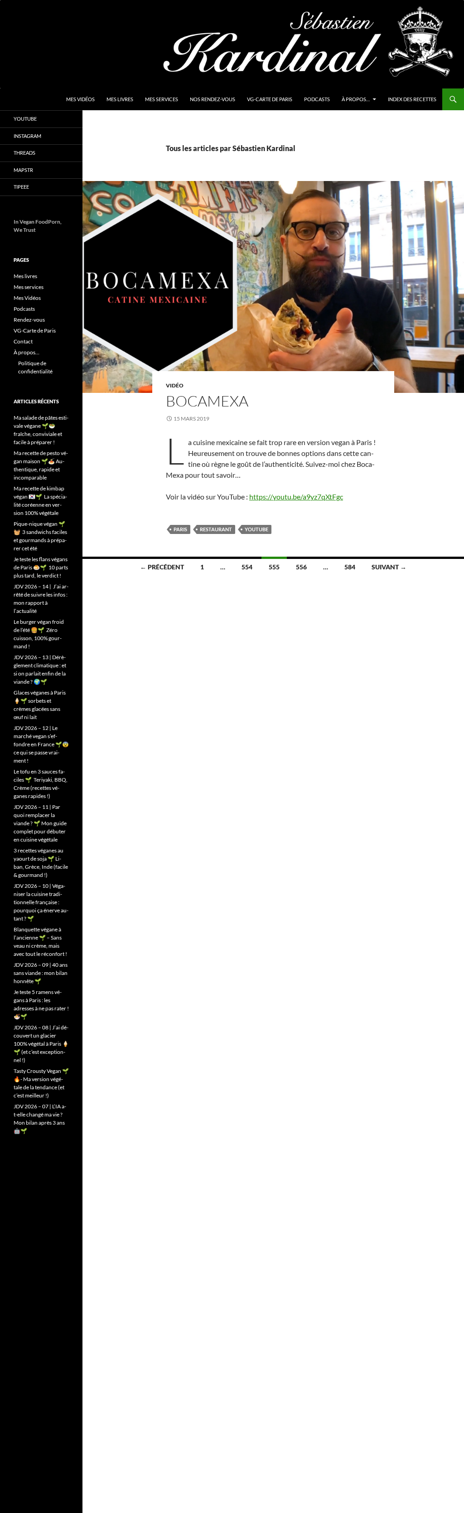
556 (301, 567)
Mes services (161, 99)
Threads (24, 153)
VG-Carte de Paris (269, 99)
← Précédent (162, 567)
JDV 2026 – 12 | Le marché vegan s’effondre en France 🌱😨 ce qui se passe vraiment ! (41, 744)
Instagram (27, 136)
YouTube (25, 119)
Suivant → (389, 567)
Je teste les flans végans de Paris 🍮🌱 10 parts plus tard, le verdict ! (41, 567)
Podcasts (317, 99)
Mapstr (23, 170)
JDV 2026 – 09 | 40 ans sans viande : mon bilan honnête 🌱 (41, 972)
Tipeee (21, 187)
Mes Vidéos (80, 99)
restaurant (216, 529)
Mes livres (119, 99)
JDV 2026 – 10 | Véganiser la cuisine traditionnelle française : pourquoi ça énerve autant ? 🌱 (41, 902)
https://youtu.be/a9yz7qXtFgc (296, 496)
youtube (256, 529)
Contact (23, 341)
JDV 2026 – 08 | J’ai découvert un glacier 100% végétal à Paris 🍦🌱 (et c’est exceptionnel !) (41, 1043)
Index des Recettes (412, 99)
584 (349, 567)
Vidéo (175, 385)
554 (247, 567)
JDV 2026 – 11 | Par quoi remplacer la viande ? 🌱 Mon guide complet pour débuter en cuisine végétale (40, 823)
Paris (180, 529)
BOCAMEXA (207, 401)
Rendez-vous (29, 319)
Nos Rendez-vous (212, 99)
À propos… (356, 99)
